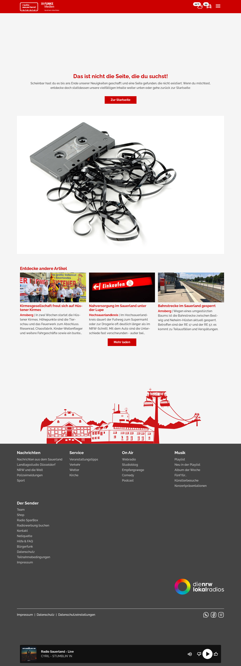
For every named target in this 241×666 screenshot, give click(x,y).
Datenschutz (26, 552)
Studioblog (130, 464)
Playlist (180, 459)
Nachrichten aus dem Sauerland (39, 459)
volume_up (189, 654)
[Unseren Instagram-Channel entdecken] (221, 615)
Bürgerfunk (25, 546)
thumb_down (199, 654)
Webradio (129, 459)
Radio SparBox (27, 520)
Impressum (25, 562)
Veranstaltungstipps (83, 459)
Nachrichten (28, 452)
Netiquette (24, 536)
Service (76, 452)
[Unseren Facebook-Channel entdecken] (213, 615)
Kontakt (22, 531)
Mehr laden (122, 342)
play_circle (207, 654)
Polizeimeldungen (30, 475)
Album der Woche (187, 470)
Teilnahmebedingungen (33, 557)
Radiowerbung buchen (33, 525)
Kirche (73, 475)
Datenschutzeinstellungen (76, 614)
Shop (20, 515)
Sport (21, 480)
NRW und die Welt (30, 470)
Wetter (74, 470)
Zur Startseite (120, 100)
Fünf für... (181, 475)
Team (21, 509)
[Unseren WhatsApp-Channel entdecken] (206, 615)
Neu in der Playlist (187, 464)
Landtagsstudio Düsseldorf (36, 464)
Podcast (128, 480)
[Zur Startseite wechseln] (29, 7)
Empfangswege (133, 470)
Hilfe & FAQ (25, 541)
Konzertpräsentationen (191, 486)
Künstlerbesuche (186, 480)
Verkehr (74, 464)
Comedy (128, 475)
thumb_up (216, 654)
